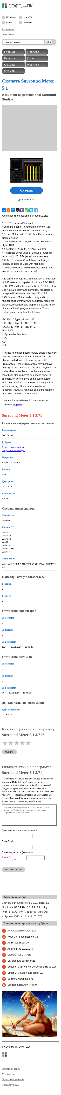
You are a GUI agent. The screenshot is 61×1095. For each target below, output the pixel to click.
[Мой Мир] (13, 210)
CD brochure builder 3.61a (21, 960)
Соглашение (9, 1074)
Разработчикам (10, 1084)
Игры (30, 58)
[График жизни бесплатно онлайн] (29, 1036)
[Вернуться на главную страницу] (18, 7)
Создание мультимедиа (13, 450)
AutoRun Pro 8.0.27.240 (20, 948)
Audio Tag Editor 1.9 (18, 942)
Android (27, 22)
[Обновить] (14, 863)
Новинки (33, 64)
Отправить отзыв (13, 869)
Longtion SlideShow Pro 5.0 (22, 984)
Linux (9, 22)
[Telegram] (36, 210)
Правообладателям (13, 1079)
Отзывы (9, 70)
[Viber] (22, 210)
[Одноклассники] (8, 210)
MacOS (27, 17)
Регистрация (8, 34)
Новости (33, 52)
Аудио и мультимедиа (13, 447)
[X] (18, 210)
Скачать (26, 190)
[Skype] (31, 210)
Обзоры (9, 64)
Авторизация (8, 29)
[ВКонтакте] (4, 210)
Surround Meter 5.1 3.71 (20, 978)
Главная (10, 52)
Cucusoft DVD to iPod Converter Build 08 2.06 (31, 966)
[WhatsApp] (27, 210)
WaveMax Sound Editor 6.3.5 (22, 936)
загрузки (17, 404)
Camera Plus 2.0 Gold (19, 954)
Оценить (9, 752)
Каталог (9, 58)
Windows (11, 17)
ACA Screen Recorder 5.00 (21, 930)
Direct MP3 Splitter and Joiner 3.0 (25, 972)
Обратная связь (11, 1068)
